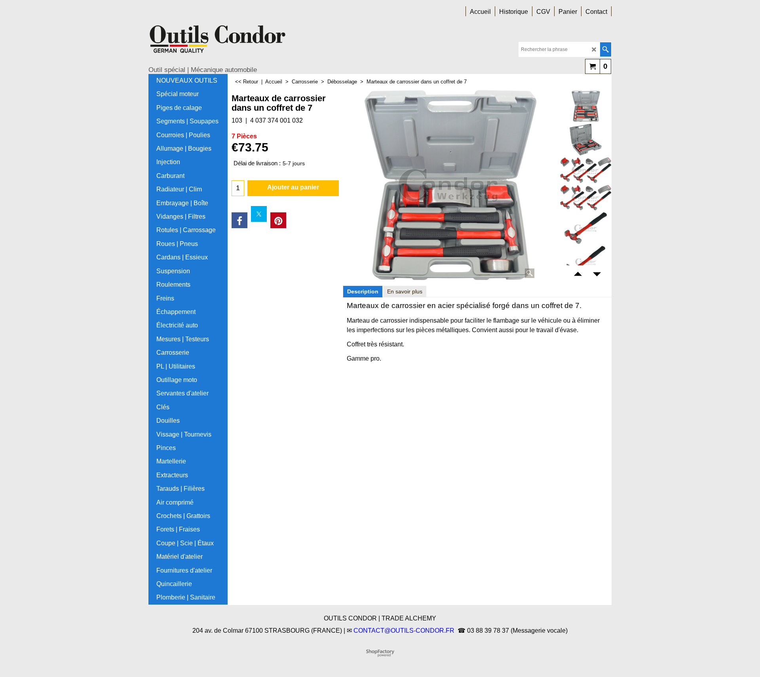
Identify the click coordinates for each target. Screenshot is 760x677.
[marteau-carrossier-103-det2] (585, 170)
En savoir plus (404, 291)
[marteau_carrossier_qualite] (585, 198)
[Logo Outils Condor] (217, 42)
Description (362, 291)
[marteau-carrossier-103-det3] (585, 228)
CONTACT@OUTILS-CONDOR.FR (403, 630)
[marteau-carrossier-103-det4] (585, 262)
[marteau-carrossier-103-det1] (585, 139)
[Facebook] (239, 220)
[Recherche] (605, 49)
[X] (259, 214)
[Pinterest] (278, 220)
